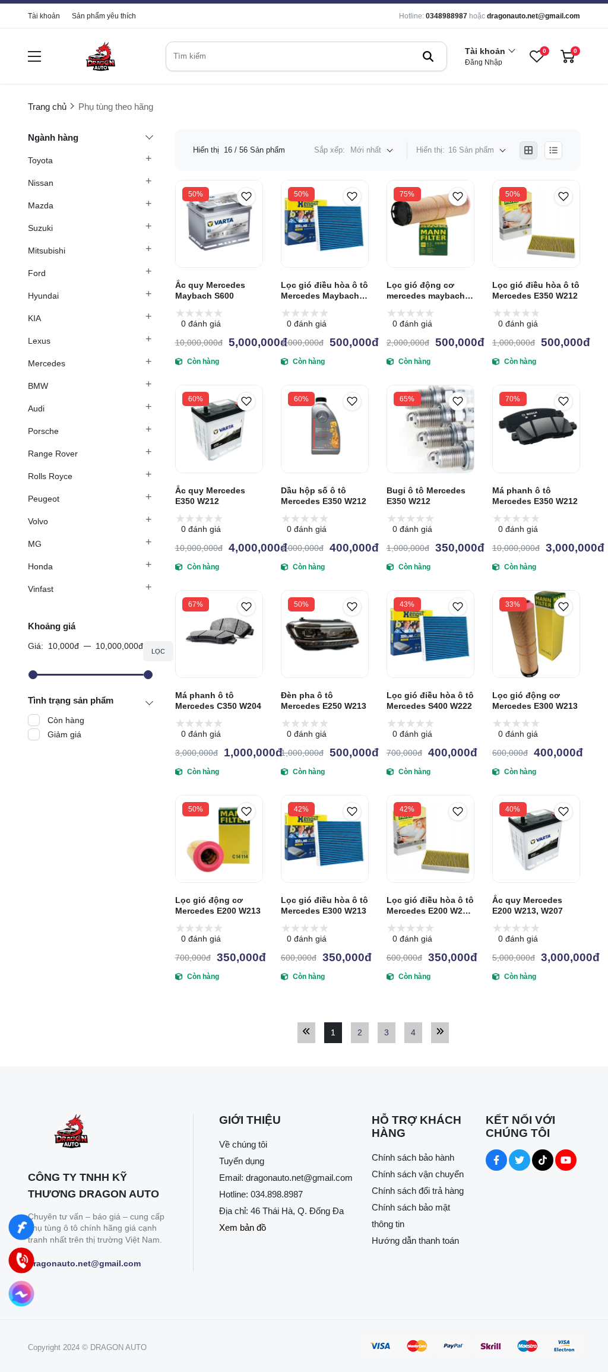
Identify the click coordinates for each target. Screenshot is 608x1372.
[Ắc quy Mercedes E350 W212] (219, 428)
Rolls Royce (50, 476)
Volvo (38, 521)
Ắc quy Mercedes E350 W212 (210, 496)
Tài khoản (44, 16)
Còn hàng (66, 720)
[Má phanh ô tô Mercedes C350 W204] (219, 634)
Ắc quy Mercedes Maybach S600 (210, 290)
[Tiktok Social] (542, 1160)
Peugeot (43, 498)
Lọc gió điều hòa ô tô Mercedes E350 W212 (536, 290)
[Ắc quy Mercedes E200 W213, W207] (536, 839)
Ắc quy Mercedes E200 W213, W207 (527, 905)
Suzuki (40, 228)
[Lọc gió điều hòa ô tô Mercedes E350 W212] (536, 223)
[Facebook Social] (496, 1160)
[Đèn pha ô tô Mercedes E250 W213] (324, 634)
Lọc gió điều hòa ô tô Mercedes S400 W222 (430, 700)
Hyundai (43, 295)
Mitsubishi (46, 250)
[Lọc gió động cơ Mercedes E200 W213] (219, 839)
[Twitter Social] (519, 1160)
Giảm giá (64, 734)
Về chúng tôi (243, 1144)
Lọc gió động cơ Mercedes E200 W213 (218, 905)
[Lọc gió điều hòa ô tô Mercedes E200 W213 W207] (430, 839)
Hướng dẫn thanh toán (415, 1240)
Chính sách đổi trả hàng (418, 1191)
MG (35, 544)
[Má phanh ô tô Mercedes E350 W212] (536, 428)
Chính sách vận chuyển (418, 1174)
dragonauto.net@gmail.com (533, 16)
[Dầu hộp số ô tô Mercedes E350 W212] (324, 428)
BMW (38, 386)
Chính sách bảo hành (413, 1157)
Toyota (40, 160)
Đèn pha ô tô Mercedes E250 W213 (323, 700)
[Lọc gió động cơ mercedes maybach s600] (430, 223)
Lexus (39, 341)
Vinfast (40, 589)
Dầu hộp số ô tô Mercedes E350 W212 (323, 496)
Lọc (158, 651)
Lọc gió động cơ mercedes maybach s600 (426, 290)
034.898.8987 (277, 1194)
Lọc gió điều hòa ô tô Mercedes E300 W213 (324, 905)
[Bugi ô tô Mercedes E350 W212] (430, 428)
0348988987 (446, 16)
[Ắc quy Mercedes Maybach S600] (219, 223)
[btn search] (428, 56)
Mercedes (46, 363)
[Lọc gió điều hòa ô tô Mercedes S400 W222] (430, 634)
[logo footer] (97, 1132)
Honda (40, 566)
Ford (37, 273)
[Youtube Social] (566, 1160)
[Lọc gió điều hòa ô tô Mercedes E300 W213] (324, 839)
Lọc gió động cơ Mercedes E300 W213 (535, 700)
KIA (34, 318)
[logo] (100, 56)
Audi (36, 408)
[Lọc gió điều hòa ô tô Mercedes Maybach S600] (324, 223)
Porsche (43, 431)
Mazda (40, 205)
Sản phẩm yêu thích (104, 16)
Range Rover (53, 453)
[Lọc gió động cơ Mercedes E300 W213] (536, 634)
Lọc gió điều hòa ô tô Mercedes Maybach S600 (324, 290)
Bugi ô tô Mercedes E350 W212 (426, 496)
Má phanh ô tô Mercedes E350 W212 (535, 496)
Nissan (40, 183)
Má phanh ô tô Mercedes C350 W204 (218, 700)
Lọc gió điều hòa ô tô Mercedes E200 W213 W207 (430, 905)
